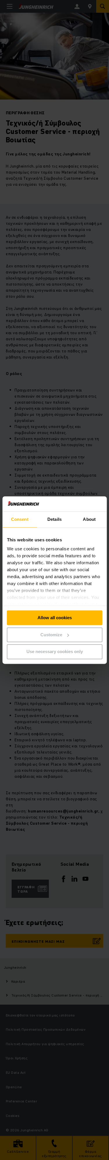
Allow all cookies (54, 617)
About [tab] (89, 519)
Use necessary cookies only (54, 651)
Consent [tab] (19, 519)
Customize (51, 634)
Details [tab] (54, 519)
